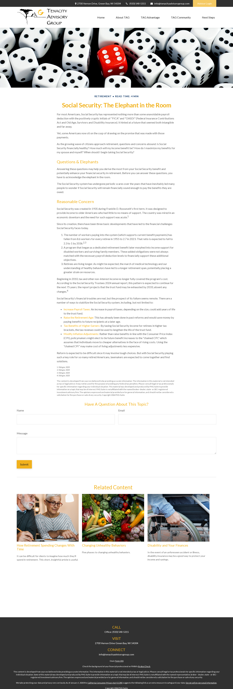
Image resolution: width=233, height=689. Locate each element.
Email (121, 410)
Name (20, 410)
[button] (101, 17)
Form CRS (119, 661)
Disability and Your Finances (168, 545)
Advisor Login (204, 3)
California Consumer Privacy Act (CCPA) (105, 683)
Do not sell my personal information (201, 683)
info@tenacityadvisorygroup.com (172, 3)
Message (22, 433)
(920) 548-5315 (137, 3)
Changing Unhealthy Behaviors (104, 545)
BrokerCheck (144, 666)
